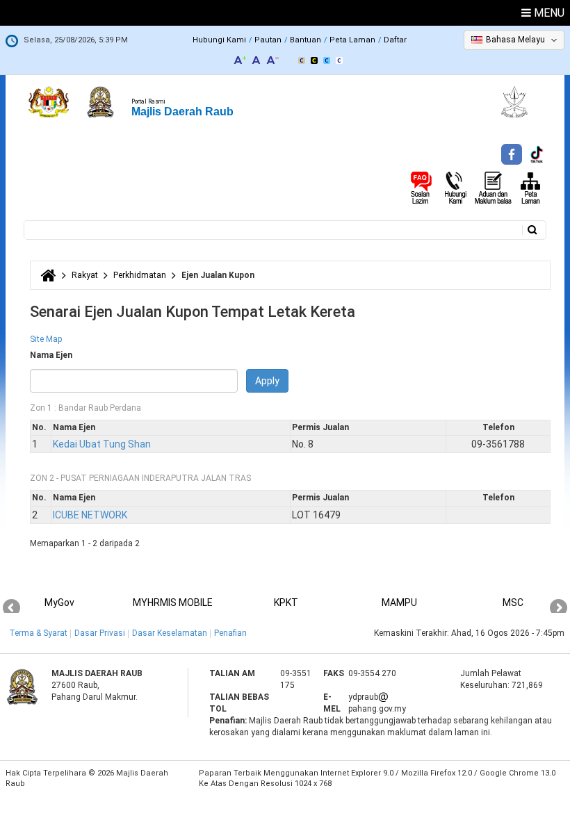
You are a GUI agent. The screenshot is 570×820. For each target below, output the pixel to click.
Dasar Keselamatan (169, 633)
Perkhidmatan (139, 275)
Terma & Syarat (38, 633)
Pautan (268, 39)
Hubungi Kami (219, 39)
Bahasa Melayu (515, 39)
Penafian (230, 633)
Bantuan (305, 39)
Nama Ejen (51, 355)
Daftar (395, 39)
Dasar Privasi (99, 633)
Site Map (46, 339)
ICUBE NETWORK (90, 514)
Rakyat (85, 275)
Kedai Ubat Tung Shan (102, 444)
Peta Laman (352, 39)
